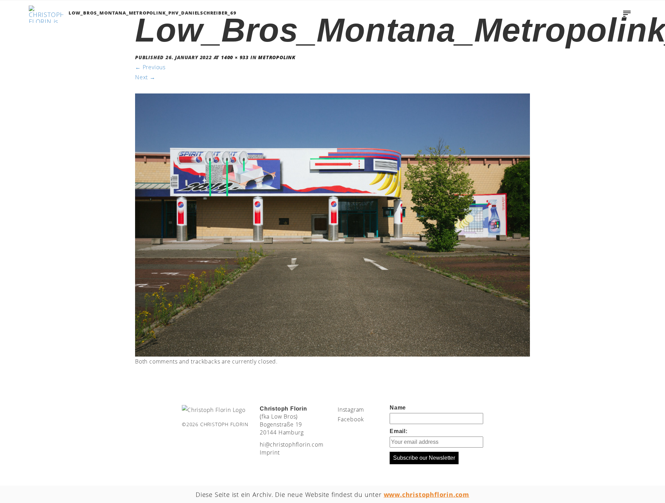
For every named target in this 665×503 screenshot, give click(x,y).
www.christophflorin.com (426, 494)
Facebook (351, 419)
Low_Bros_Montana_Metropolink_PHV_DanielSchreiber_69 (153, 13)
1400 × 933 (235, 57)
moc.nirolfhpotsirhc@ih (291, 444)
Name (398, 408)
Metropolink (276, 57)
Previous (150, 67)
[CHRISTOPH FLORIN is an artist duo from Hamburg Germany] (46, 14)
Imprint (270, 452)
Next (145, 77)
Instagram (351, 409)
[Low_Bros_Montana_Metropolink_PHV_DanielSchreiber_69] (332, 224)
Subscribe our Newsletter (424, 458)
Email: (399, 431)
